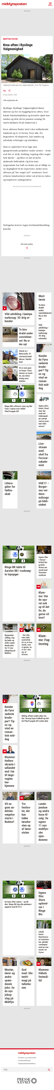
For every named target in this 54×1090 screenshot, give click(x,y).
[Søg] (49, 1069)
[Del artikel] (9, 90)
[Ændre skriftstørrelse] (4, 90)
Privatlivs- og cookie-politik (27, 1058)
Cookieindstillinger (24, 1060)
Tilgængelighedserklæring (26, 1063)
